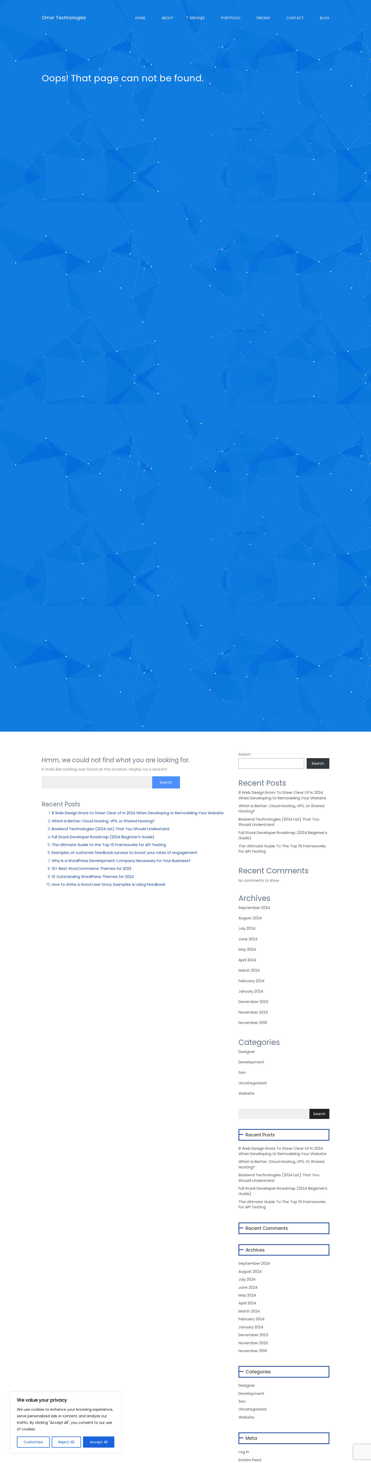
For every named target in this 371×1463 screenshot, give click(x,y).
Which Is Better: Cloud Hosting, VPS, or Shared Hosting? (103, 821)
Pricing (263, 17)
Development (251, 1062)
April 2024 (247, 960)
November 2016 (252, 1022)
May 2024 (247, 949)
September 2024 (254, 907)
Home (139, 17)
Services (197, 17)
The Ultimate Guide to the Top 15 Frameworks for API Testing (109, 844)
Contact (294, 17)
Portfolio (230, 17)
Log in (243, 1451)
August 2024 (250, 918)
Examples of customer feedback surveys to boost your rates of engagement (124, 852)
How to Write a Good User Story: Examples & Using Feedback (108, 884)
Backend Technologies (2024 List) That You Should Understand (110, 828)
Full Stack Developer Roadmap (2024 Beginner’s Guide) (103, 837)
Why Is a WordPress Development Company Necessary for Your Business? (121, 860)
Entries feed (249, 1459)
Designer (246, 1051)
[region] (65, 1422)
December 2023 (253, 1001)
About (167, 17)
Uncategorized (252, 1083)
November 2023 (253, 1012)
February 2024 (251, 981)
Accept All (99, 1442)
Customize (33, 1442)
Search (244, 754)
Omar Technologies (64, 15)
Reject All (66, 1442)
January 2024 (250, 991)
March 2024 (249, 970)
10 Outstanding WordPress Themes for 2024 (93, 876)
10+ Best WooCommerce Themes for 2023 (91, 868)
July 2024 (246, 928)
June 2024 (247, 939)
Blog (324, 17)
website (246, 1093)
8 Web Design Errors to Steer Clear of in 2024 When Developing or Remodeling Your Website (138, 813)
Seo (242, 1072)
